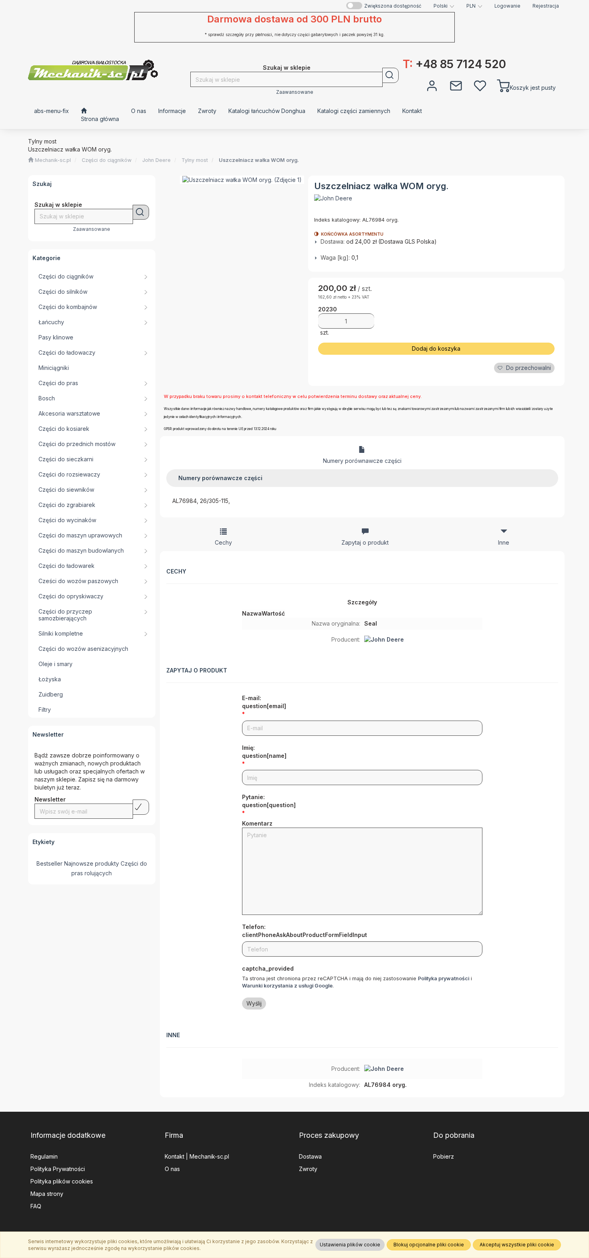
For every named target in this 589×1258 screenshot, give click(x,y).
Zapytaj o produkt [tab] (365, 542)
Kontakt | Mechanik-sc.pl (197, 1156)
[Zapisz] (141, 807)
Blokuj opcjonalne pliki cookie (428, 1245)
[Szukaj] (390, 75)
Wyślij (254, 1003)
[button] (444, 6)
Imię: (264, 751)
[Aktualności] (456, 85)
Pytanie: (269, 801)
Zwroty (308, 1168)
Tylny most (195, 160)
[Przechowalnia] (480, 85)
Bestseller (49, 863)
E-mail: (264, 702)
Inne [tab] (503, 542)
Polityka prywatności (443, 978)
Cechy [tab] (223, 542)
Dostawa (310, 1156)
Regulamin (44, 1156)
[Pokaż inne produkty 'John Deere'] (333, 198)
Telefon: (304, 930)
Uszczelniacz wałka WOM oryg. (259, 160)
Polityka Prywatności (57, 1168)
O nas (172, 1168)
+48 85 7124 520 (454, 64)
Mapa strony (46, 1193)
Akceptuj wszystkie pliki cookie (517, 1245)
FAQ (35, 1206)
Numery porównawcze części (362, 460)
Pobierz (443, 1156)
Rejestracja (546, 6)
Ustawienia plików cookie (350, 1245)
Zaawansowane (294, 92)
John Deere (156, 160)
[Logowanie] (432, 85)
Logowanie (507, 6)
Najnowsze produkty (91, 863)
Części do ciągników (106, 160)
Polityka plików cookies (61, 1181)
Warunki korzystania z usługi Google (287, 986)
